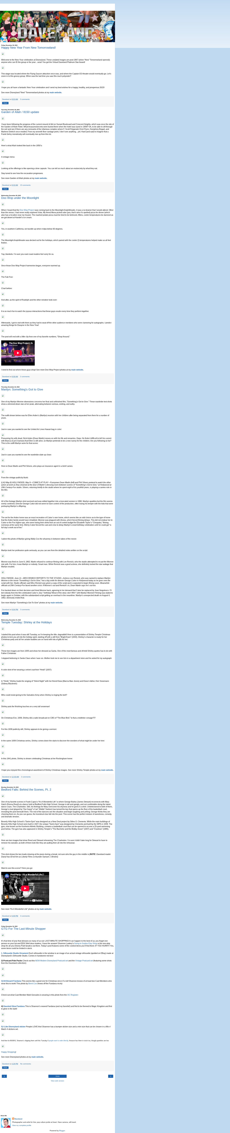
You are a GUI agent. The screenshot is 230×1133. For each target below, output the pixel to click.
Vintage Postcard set (84, 961)
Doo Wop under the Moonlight (20, 197)
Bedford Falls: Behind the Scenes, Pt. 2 (26, 789)
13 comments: (25, 185)
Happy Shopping (8, 1052)
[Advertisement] (57, 7)
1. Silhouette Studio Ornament (14, 953)
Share (5, 103)
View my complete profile (21, 1125)
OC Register (72, 995)
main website (55, 92)
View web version (57, 1081)
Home (58, 1076)
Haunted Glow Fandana (14, 1006)
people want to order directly (58, 1041)
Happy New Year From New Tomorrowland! (28, 47)
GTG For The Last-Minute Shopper (23, 928)
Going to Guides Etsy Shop (85, 943)
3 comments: (25, 99)
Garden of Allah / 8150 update (20, 112)
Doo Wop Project (27, 210)
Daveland (18, 1119)
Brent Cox (32, 984)
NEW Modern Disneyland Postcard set (51, 961)
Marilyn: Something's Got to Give (22, 389)
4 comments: (25, 916)
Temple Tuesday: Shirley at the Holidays (26, 622)
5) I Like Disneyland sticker (13, 1027)
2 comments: (25, 377)
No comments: (25, 1064)
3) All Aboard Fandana (11, 981)
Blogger (62, 1131)
